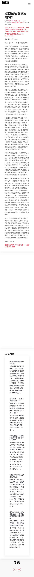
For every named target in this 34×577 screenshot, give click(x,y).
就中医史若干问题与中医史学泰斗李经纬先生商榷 (16, 438)
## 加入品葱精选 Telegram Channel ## (14, 35)
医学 (18, 22)
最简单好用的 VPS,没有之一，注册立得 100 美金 (17, 246)
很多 (23, 22)
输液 (13, 22)
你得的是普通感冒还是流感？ (16, 362)
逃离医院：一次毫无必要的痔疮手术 (16, 400)
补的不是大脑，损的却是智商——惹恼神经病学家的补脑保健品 (16, 515)
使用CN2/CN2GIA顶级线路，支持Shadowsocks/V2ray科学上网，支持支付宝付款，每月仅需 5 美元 (17, 29)
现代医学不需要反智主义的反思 (16, 476)
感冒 (15, 22)
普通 (21, 22)
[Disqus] (17, 281)
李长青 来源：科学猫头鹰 (13, 21)
